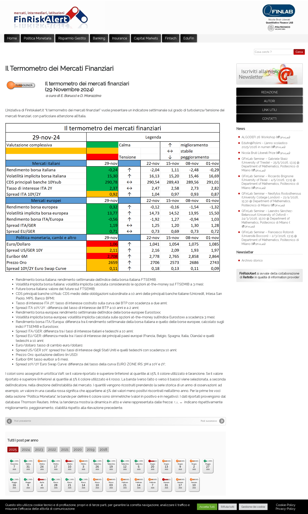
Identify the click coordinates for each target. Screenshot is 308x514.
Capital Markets (146, 38)
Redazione (269, 92)
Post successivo (209, 421)
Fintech (170, 38)
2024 (26, 450)
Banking (99, 38)
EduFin (188, 38)
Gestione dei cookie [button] (253, 506)
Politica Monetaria (37, 38)
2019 (90, 450)
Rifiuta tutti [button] (227, 506)
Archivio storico (252, 260)
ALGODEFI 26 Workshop (258, 137)
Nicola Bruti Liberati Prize (258, 153)
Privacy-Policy (285, 508)
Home (12, 38)
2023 (39, 450)
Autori (269, 101)
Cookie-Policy (285, 505)
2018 (103, 450)
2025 (13, 450)
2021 (65, 450)
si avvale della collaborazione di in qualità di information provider (269, 275)
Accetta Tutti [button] (207, 506)
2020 (78, 450)
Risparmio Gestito (72, 38)
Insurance (119, 38)
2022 (52, 450)
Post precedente (22, 421)
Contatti (269, 118)
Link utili (269, 110)
